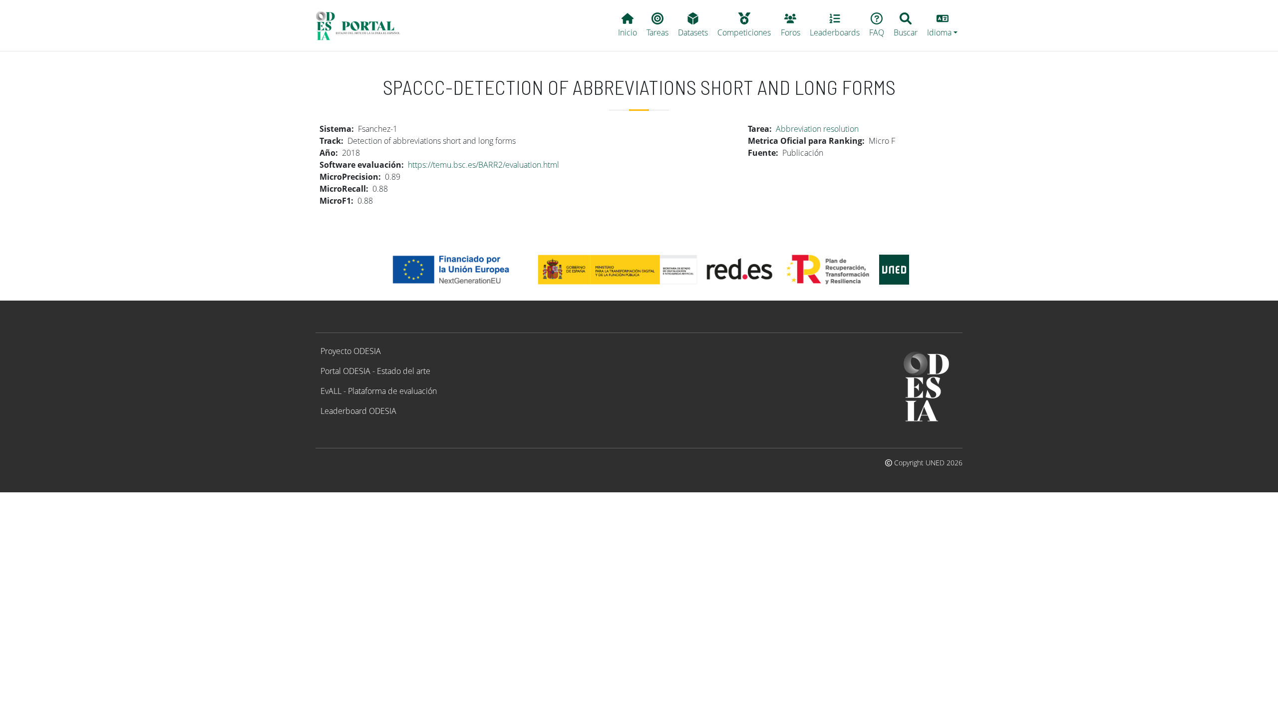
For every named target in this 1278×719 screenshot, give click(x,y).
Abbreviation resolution (817, 128)
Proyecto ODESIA (350, 351)
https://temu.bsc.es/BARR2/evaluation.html (483, 164)
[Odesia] (362, 25)
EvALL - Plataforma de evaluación (378, 390)
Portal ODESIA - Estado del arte (375, 370)
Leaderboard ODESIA (358, 410)
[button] (942, 25)
